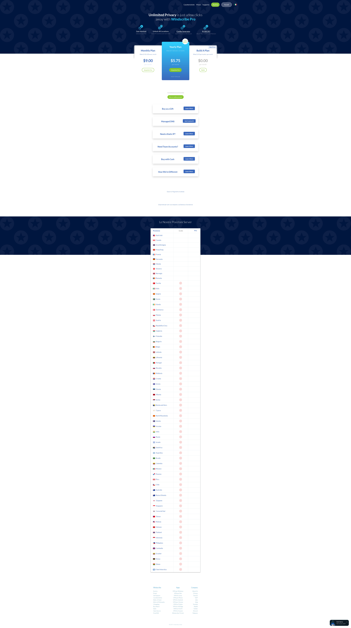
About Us (195, 591)
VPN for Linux (178, 595)
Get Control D (189, 121)
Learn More (189, 108)
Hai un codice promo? (175, 97)
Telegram (195, 613)
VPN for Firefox (178, 604)
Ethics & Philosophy (159, 602)
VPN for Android (178, 600)
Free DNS (156, 613)
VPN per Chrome (178, 602)
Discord (195, 611)
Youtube (195, 604)
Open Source (157, 611)
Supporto (206, 5)
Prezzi (198, 5)
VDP (196, 597)
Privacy (195, 593)
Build (203, 70)
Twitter (196, 608)
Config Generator (183, 31)
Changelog (156, 604)
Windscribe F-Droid (178, 613)
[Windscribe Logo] (121, 4)
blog (196, 602)
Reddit (196, 606)
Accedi (226, 5)
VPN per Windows (178, 591)
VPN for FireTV (177, 608)
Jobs (196, 600)
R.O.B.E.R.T (206, 31)
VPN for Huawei (178, 611)
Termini (195, 595)
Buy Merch (156, 606)
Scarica (215, 5)
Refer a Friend (157, 600)
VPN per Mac (178, 593)
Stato (154, 608)
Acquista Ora (148, 70)
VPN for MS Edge (178, 606)
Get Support (156, 595)
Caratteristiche (189, 5)
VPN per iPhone (178, 597)
